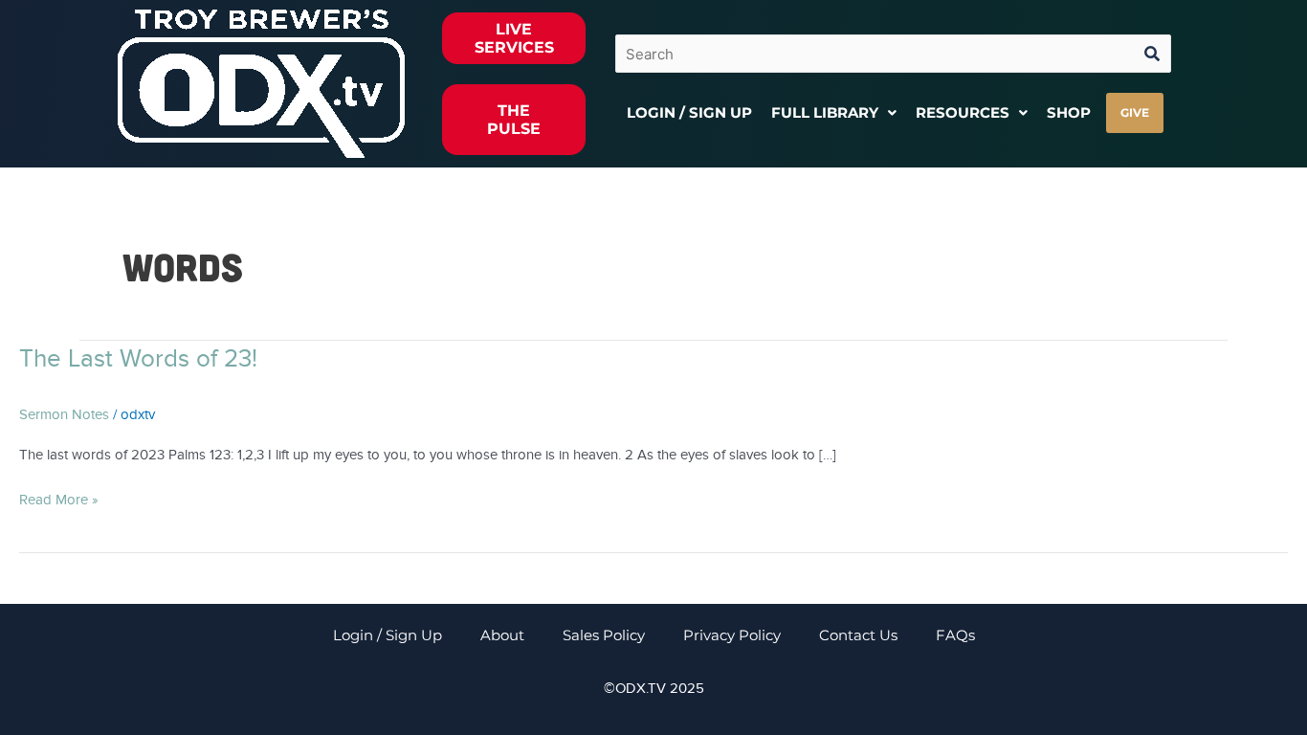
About (502, 635)
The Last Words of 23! (138, 359)
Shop (1069, 112)
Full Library (824, 112)
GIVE (1134, 112)
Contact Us (858, 635)
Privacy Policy (732, 635)
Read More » (59, 498)
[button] (833, 112)
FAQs (955, 635)
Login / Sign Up (689, 112)
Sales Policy (604, 635)
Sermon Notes (64, 414)
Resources (962, 112)
